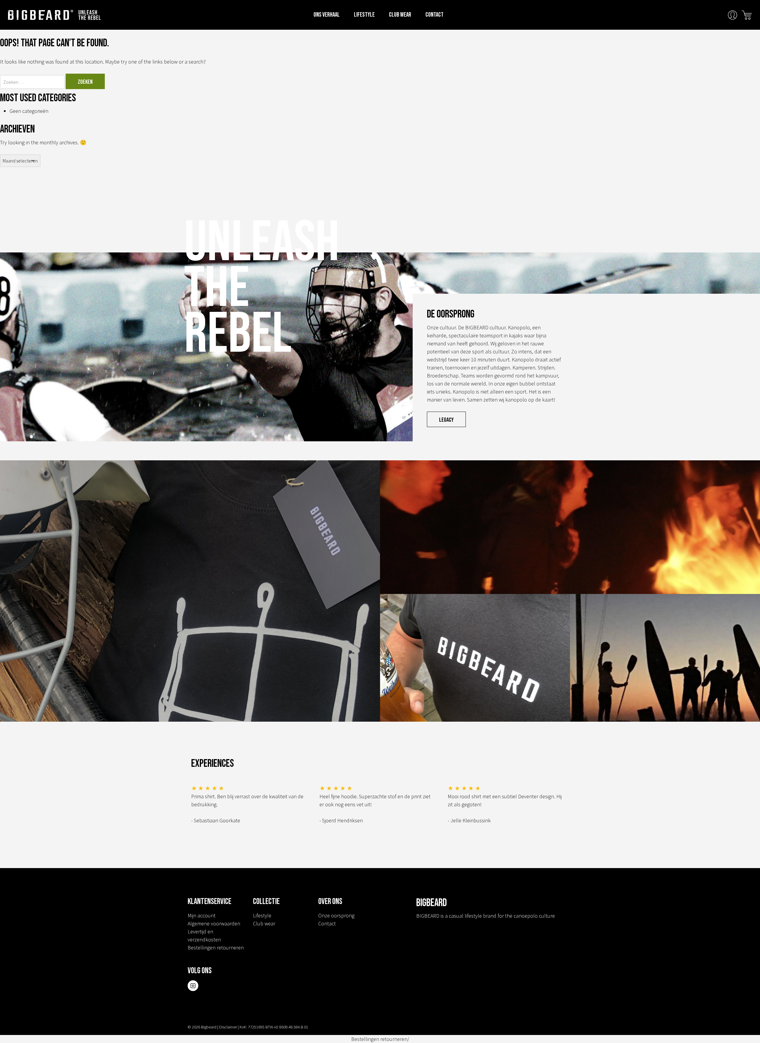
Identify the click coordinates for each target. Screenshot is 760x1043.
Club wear (400, 14)
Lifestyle (364, 14)
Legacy (446, 419)
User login (732, 15)
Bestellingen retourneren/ (380, 1039)
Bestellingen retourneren (216, 947)
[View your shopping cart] (747, 14)
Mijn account (202, 915)
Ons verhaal (327, 14)
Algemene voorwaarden (214, 923)
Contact (434, 14)
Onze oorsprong (336, 915)
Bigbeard (40, 15)
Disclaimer (228, 1027)
